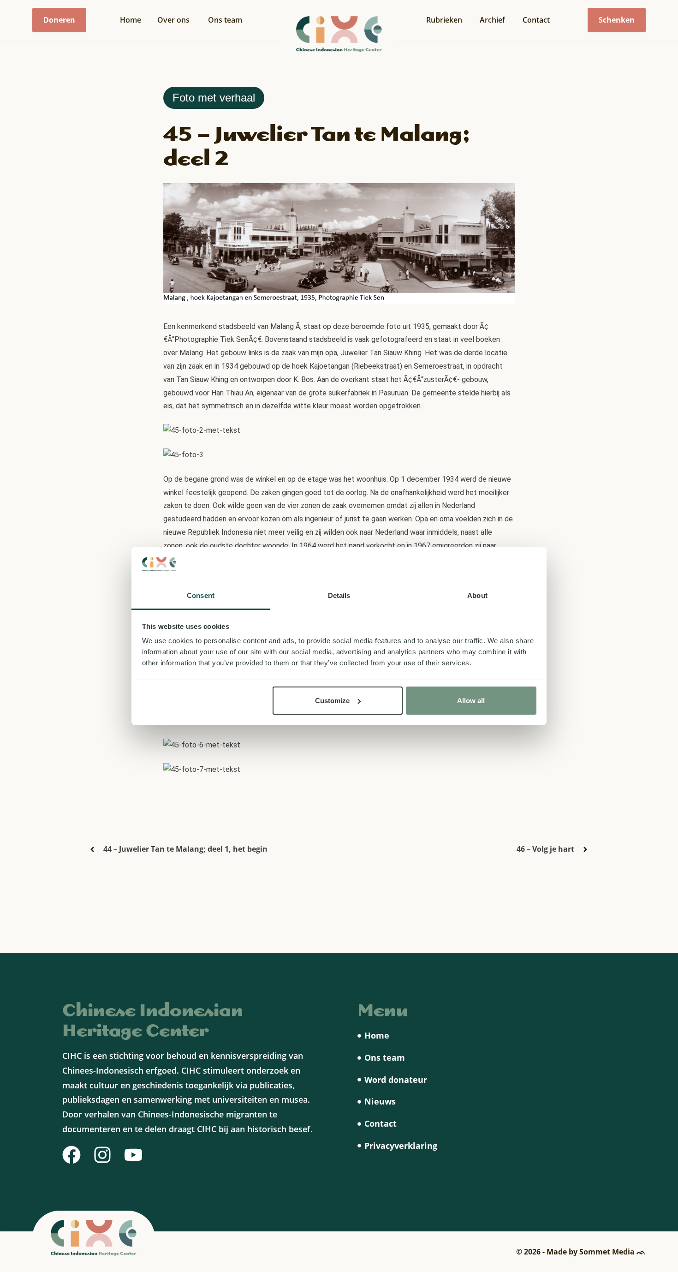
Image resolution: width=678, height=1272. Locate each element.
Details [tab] (339, 595)
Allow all (471, 701)
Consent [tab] (200, 595)
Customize (332, 701)
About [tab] (477, 595)
